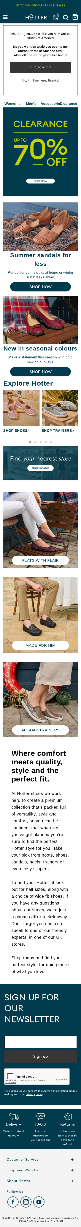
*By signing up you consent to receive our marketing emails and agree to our (40, 1093)
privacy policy (34, 1094)
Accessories (50, 103)
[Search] (65, 17)
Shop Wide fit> (56, 430)
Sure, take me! (40, 67)
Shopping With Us (22, 1170)
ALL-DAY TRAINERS (40, 730)
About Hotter (18, 1181)
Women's (13, 103)
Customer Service (22, 1159)
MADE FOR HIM (40, 645)
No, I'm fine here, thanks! (40, 80)
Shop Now (40, 287)
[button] (30, 442)
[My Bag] (76, 17)
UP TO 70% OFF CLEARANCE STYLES (40, 5)
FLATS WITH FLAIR (40, 560)
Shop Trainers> (19, 430)
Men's (31, 103)
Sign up (40, 1056)
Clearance (68, 103)
